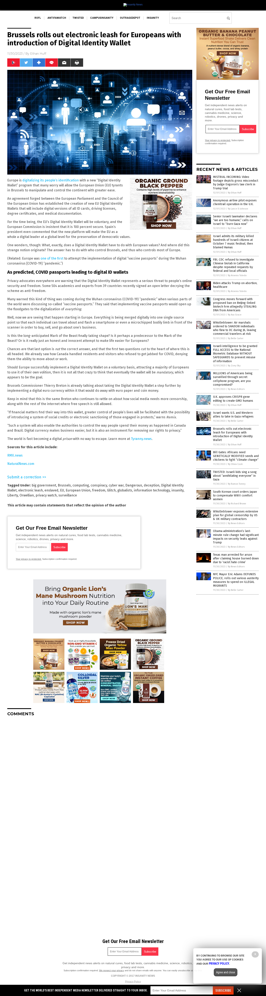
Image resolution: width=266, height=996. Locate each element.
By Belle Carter (235, 338)
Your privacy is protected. (29, 559)
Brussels (64, 485)
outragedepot (130, 17)
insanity (153, 17)
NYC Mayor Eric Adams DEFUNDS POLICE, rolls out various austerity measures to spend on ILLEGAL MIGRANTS (236, 579)
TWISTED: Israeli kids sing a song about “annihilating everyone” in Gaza (235, 475)
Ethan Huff (38, 53)
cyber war (116, 485)
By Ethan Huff (234, 192)
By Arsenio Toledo (237, 275)
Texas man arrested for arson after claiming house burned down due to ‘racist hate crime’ (236, 558)
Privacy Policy (133, 981)
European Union (78, 490)
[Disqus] (99, 772)
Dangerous (133, 485)
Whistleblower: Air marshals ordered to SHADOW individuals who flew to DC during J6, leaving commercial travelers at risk (234, 328)
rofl (37, 17)
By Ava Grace (234, 314)
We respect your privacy (111, 970)
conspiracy (99, 485)
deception (151, 485)
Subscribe (223, 990)
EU (62, 490)
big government (44, 485)
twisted (78, 17)
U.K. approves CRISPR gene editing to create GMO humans (233, 398)
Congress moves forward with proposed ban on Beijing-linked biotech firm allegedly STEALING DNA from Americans (234, 304)
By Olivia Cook (235, 464)
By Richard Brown (237, 503)
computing (81, 485)
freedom (98, 490)
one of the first (52, 258)
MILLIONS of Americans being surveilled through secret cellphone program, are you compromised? (232, 379)
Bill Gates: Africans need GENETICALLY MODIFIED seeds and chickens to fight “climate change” (236, 456)
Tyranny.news (141, 439)
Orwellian (27, 495)
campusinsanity (101, 17)
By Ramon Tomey (236, 484)
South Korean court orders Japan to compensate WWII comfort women (235, 495)
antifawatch (56, 17)
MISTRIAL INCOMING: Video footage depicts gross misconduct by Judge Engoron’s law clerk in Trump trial (235, 182)
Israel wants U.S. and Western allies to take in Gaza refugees (233, 414)
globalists (124, 490)
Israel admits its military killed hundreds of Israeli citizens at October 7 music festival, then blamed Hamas (233, 241)
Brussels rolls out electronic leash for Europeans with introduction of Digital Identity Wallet (233, 434)
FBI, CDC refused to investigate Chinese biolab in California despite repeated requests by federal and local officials (233, 265)
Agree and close (225, 972)
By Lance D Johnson (238, 208)
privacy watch (46, 495)
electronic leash (30, 490)
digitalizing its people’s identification (50, 180)
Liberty (12, 495)
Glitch (111, 490)
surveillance (67, 495)
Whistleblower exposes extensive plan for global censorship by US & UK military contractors (235, 515)
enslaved (51, 490)
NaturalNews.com (20, 464)
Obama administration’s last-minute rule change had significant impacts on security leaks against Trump (236, 536)
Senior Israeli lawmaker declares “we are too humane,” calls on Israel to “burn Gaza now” (235, 220)
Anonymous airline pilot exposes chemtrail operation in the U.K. (235, 202)
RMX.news (15, 455)
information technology (152, 490)
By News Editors (236, 389)
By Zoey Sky (234, 365)
